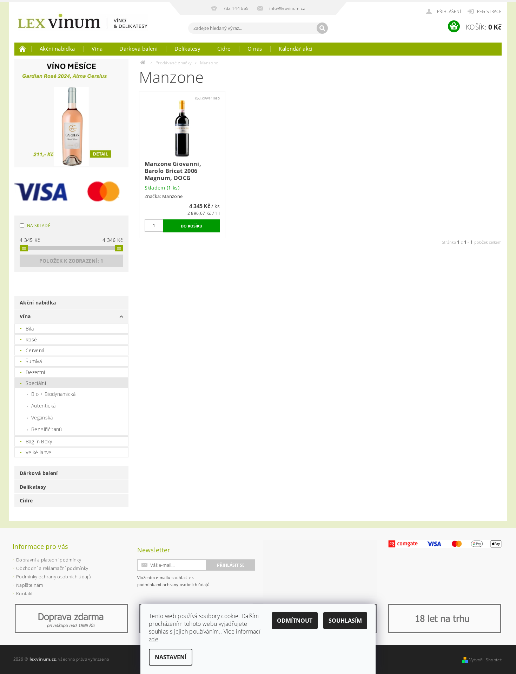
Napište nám (29, 585)
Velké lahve (39, 452)
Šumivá (34, 361)
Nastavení (170, 657)
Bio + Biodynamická (53, 394)
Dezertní (35, 372)
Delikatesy (187, 48)
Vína (97, 48)
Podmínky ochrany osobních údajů (53, 576)
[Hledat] (322, 28)
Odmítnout (294, 620)
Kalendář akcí (295, 48)
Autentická (43, 405)
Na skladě (39, 226)
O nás (254, 48)
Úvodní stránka (22, 48)
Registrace (489, 11)
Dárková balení (138, 48)
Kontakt (24, 593)
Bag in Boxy (39, 441)
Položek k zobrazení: (71, 260)
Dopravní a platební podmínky (48, 560)
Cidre (224, 48)
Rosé (31, 339)
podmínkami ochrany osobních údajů (173, 584)
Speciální (36, 383)
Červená (35, 350)
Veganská (42, 417)
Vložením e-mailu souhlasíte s (173, 581)
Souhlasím (345, 620)
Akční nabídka (57, 48)
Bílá (30, 328)
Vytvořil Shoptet (485, 660)
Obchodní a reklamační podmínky (52, 568)
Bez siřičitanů (46, 429)
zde (153, 639)
